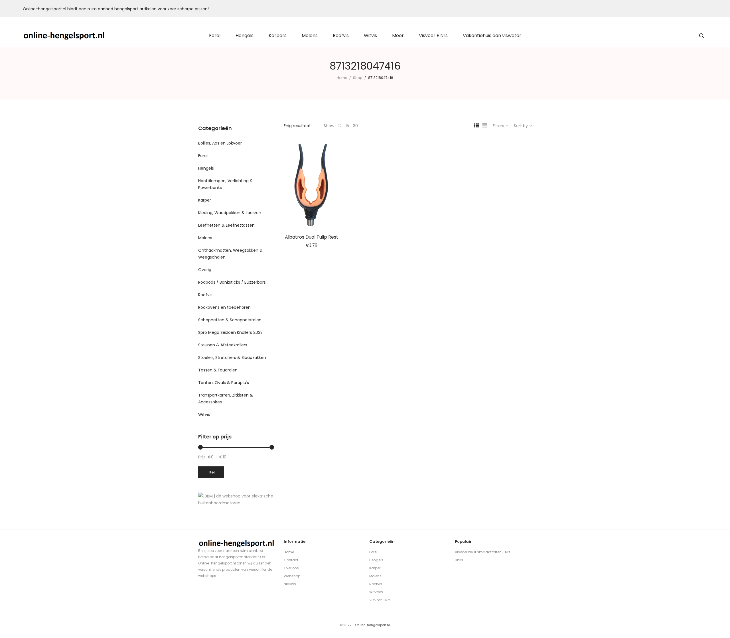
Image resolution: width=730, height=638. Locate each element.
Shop (357, 77)
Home (342, 77)
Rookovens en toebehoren (224, 307)
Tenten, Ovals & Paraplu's (223, 382)
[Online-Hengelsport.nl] (64, 35)
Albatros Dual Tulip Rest (311, 237)
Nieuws (290, 584)
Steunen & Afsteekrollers (222, 345)
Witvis (204, 414)
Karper (204, 200)
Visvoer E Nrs (380, 600)
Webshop (292, 576)
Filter (211, 472)
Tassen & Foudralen (218, 370)
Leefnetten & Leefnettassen (226, 225)
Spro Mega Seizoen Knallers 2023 (230, 332)
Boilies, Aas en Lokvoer (220, 143)
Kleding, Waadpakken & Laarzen (229, 213)
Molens (205, 238)
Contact (291, 560)
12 (340, 126)
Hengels (206, 168)
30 (355, 126)
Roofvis (205, 295)
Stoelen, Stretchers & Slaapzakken (232, 357)
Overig (204, 270)
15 (347, 126)
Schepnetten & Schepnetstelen (229, 320)
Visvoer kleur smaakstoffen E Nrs (482, 552)
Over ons (291, 568)
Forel (203, 156)
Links (459, 560)
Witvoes (376, 592)
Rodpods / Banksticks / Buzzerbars (232, 282)
